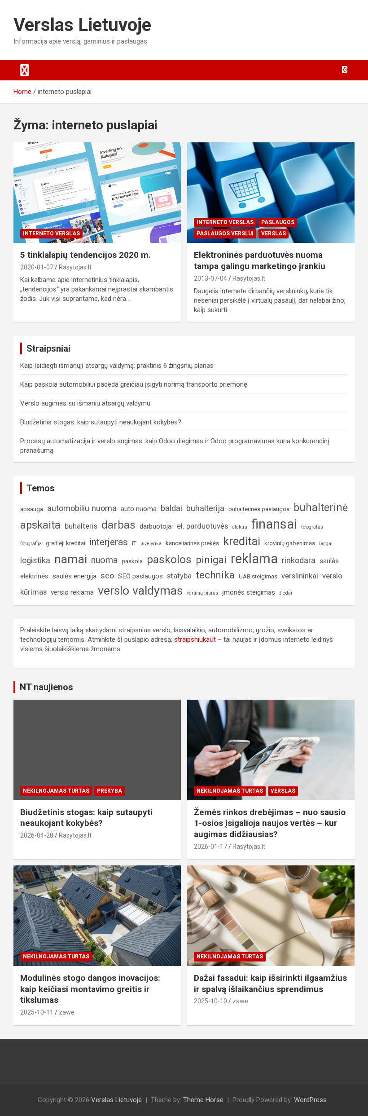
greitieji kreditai (65, 543)
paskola (132, 561)
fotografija (31, 544)
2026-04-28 (36, 835)
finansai (274, 524)
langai (326, 544)
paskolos (169, 559)
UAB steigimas (258, 576)
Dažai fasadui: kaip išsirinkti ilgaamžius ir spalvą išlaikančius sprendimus (270, 983)
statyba (179, 576)
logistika (35, 560)
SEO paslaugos (140, 576)
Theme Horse (203, 1100)
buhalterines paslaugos (258, 509)
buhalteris (81, 526)
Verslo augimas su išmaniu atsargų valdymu (85, 403)
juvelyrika (151, 544)
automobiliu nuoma (82, 508)
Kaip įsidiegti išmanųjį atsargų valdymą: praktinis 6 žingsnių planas (117, 366)
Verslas (273, 233)
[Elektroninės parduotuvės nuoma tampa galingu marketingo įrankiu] (271, 192)
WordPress (310, 1100)
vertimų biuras (202, 593)
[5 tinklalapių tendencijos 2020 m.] (97, 192)
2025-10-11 (36, 1012)
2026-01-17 (210, 846)
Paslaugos (277, 222)
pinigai (211, 559)
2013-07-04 (210, 278)
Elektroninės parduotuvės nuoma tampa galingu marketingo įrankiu (259, 260)
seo (107, 575)
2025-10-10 (210, 1001)
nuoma (104, 560)
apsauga (31, 509)
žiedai (285, 593)
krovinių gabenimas (289, 543)
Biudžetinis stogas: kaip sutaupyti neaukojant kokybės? (100, 422)
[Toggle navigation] (24, 70)
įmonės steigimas (248, 592)
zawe (66, 1012)
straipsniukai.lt (195, 639)
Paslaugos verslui (225, 233)
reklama (254, 558)
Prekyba (109, 791)
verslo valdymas (140, 590)
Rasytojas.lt (75, 267)
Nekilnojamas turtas (56, 791)
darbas (118, 525)
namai (70, 559)
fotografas (312, 527)
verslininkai (299, 576)
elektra (239, 527)
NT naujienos (46, 687)
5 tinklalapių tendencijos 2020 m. (85, 255)
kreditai (241, 541)
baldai (171, 508)
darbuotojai (156, 526)
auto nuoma (139, 509)
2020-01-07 (36, 267)
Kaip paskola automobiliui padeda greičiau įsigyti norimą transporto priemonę (133, 384)
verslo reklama (72, 592)
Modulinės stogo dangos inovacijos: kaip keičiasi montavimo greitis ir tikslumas (90, 989)
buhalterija (205, 508)
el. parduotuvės (202, 526)
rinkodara (298, 560)
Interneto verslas (51, 233)
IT (134, 543)
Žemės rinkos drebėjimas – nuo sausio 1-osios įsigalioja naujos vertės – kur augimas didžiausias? (270, 823)
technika (215, 575)
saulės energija (74, 576)
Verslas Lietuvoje (82, 24)
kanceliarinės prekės (192, 543)
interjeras (108, 542)
